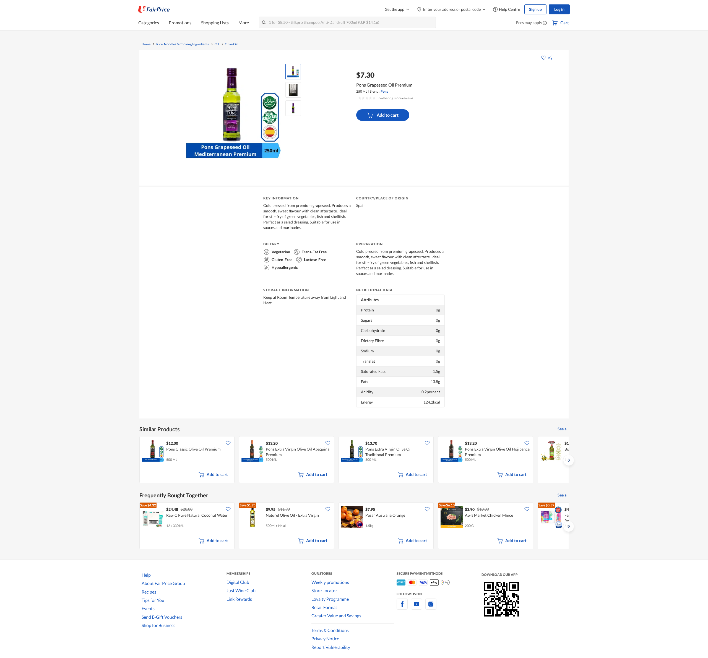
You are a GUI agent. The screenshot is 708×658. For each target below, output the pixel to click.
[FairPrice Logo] (154, 9)
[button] (545, 23)
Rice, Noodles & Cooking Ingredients (182, 44)
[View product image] (293, 72)
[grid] (354, 460)
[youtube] (416, 607)
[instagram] (430, 607)
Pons (384, 91)
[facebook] (402, 607)
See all (563, 428)
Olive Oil (231, 44)
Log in (559, 9)
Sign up (535, 9)
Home (146, 44)
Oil (217, 44)
